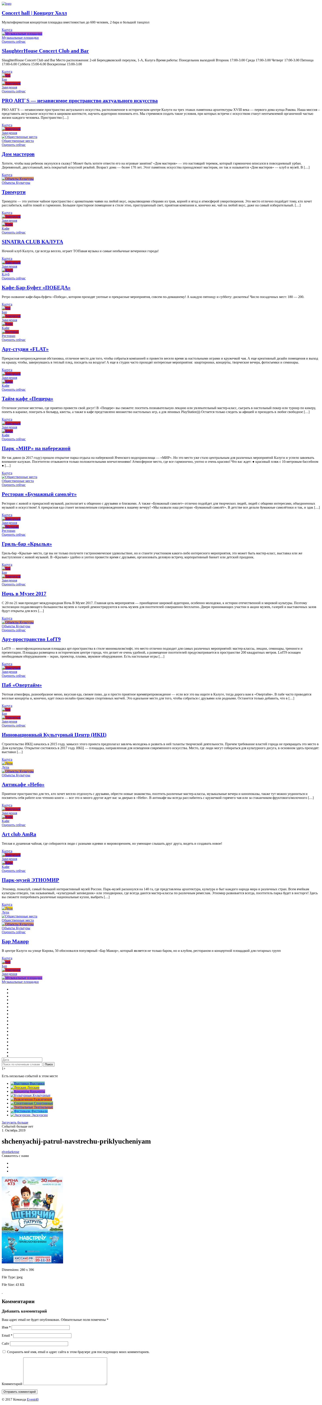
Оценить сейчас (14, 41)
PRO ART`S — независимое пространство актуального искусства (80, 100)
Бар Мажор (15, 941)
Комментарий (12, 1384)
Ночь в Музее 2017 (24, 593)
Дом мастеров (18, 154)
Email (7, 1335)
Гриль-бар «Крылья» (27, 544)
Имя (6, 1327)
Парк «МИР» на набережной (36, 448)
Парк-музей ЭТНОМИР (30, 880)
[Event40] (6, 3)
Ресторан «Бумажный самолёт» (39, 494)
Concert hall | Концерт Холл (34, 13)
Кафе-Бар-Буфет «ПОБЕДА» (36, 287)
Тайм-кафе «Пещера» (27, 398)
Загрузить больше (15, 1122)
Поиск (49, 1064)
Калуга (7, 30)
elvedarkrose (10, 1152)
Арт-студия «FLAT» (25, 349)
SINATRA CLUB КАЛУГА (32, 242)
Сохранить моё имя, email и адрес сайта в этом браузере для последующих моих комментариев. (78, 1352)
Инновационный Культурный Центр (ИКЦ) (54, 735)
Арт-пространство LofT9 (31, 639)
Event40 (33, 1399)
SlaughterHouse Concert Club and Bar (45, 51)
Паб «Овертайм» (22, 685)
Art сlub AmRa (19, 834)
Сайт (5, 1343)
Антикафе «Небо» (23, 784)
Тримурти (14, 192)
